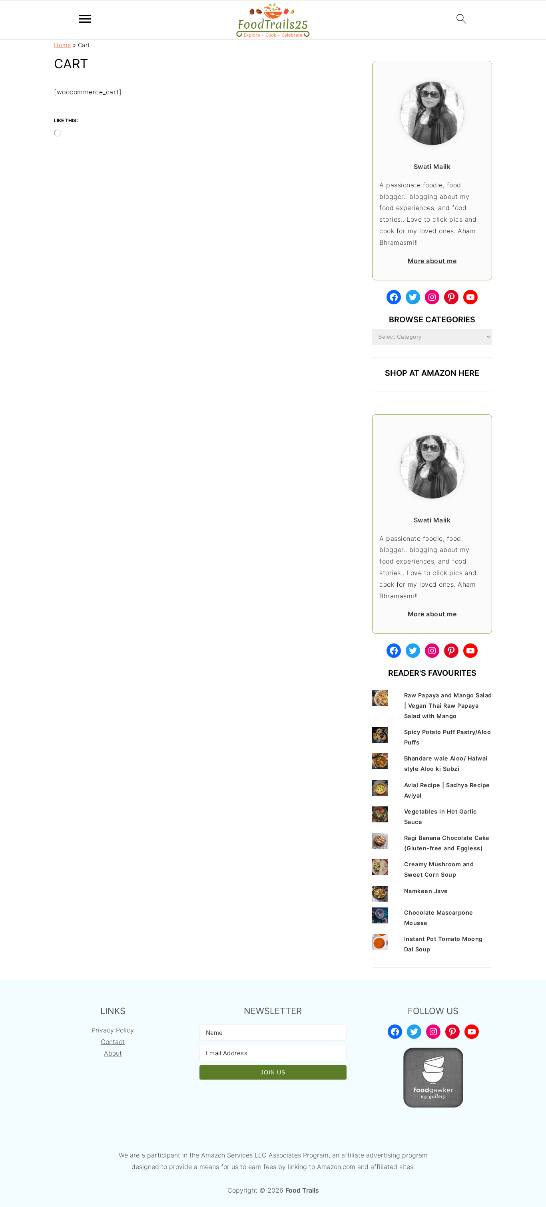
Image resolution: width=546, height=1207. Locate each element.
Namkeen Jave (426, 890)
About (113, 1053)
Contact (113, 1042)
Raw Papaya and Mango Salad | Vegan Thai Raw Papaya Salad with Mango (448, 705)
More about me (432, 261)
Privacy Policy (113, 1030)
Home (62, 45)
